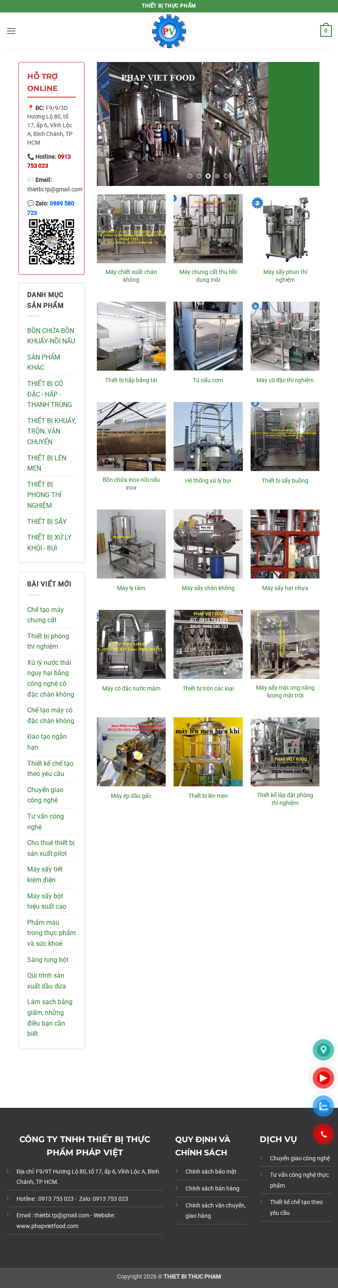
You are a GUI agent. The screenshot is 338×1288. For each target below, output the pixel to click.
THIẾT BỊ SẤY (47, 522)
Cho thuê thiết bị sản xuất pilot (51, 848)
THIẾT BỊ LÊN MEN (46, 463)
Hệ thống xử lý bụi (208, 480)
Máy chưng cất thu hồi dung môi (208, 276)
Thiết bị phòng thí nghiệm (48, 641)
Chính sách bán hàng (212, 1188)
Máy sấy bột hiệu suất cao (46, 901)
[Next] (304, 124)
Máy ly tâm (131, 588)
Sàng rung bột (47, 960)
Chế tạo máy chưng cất (45, 615)
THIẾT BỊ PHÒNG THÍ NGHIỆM (44, 495)
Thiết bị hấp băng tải (131, 380)
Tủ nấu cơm (208, 380)
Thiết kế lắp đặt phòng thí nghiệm (285, 799)
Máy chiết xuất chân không (131, 276)
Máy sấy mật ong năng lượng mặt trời (285, 691)
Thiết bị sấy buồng (285, 480)
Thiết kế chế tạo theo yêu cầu (50, 768)
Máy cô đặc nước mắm (131, 688)
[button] (11, 31)
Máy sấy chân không (208, 588)
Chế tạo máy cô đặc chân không (50, 715)
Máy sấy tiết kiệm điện (45, 874)
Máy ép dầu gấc (131, 796)
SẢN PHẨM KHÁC (43, 362)
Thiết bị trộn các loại (208, 688)
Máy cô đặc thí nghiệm (285, 380)
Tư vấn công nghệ (45, 821)
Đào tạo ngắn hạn (47, 742)
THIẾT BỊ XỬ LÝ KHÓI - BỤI (49, 542)
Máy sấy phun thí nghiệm (285, 276)
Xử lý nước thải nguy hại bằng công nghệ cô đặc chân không (50, 678)
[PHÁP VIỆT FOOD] (169, 31)
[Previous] (111, 124)
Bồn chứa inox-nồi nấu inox (131, 483)
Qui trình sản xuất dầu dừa (46, 980)
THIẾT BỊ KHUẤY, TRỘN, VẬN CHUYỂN (51, 431)
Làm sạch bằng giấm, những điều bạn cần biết (50, 1018)
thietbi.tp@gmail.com (54, 189)
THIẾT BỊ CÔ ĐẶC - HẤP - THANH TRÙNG (49, 394)
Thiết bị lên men (208, 796)
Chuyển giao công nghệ (45, 795)
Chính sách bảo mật (211, 1171)
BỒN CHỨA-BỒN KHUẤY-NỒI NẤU (51, 336)
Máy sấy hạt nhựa (285, 588)
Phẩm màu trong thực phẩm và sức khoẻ (51, 933)
